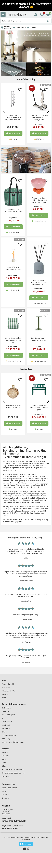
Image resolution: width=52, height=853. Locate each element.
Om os (4, 791)
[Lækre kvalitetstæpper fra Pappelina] (13, 69)
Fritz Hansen (20, 485)
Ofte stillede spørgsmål (9, 788)
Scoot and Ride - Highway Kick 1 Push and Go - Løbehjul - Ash (39, 117)
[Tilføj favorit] (20, 90)
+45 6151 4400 (10, 828)
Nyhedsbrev (6, 687)
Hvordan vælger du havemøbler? (13, 769)
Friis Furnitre (11, 485)
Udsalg (4, 766)
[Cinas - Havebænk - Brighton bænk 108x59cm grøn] (39, 396)
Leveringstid (6, 725)
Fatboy (16, 487)
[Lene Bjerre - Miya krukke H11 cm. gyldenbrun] (13, 389)
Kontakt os (5, 795)
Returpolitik (6, 728)
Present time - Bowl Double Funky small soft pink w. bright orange (39, 200)
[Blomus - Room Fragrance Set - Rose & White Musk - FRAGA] (38, 258)
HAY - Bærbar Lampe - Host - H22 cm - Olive (38, 339)
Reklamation (6, 708)
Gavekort (5, 694)
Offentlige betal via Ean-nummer (13, 742)
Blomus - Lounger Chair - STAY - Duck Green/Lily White (13, 340)
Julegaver (5, 756)
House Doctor (29, 485)
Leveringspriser (7, 722)
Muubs (37, 485)
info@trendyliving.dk (14, 820)
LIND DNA (44, 485)
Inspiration (5, 776)
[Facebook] (24, 849)
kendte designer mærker (32, 487)
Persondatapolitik (8, 684)
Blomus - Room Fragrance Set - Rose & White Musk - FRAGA (38, 282)
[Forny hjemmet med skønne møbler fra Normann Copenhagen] (26, 46)
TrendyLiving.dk (34, 502)
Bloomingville (8, 487)
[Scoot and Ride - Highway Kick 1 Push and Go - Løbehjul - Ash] (39, 110)
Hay (4, 485)
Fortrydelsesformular (9, 735)
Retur (3, 718)
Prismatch (5, 711)
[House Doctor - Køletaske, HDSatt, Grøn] (13, 191)
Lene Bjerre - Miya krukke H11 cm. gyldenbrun (13, 406)
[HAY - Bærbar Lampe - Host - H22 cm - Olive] (38, 323)
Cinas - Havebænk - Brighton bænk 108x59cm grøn (39, 407)
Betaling (4, 732)
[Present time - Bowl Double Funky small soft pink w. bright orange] (38, 186)
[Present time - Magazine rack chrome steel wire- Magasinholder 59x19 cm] (13, 99)
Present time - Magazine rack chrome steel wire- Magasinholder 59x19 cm (13, 117)
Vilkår (4, 698)
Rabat (4, 759)
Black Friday (6, 739)
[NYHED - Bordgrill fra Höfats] (38, 69)
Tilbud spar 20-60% (8, 691)
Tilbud (4, 763)
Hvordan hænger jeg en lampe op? (13, 773)
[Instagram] (28, 849)
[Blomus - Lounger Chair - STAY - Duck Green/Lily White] (13, 323)
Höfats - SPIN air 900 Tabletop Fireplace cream (13, 268)
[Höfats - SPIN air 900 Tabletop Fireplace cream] (13, 252)
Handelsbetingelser (8, 715)
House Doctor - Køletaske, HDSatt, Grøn (13, 210)
